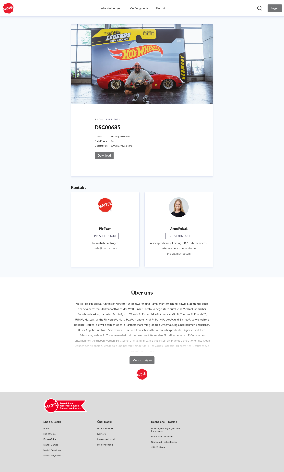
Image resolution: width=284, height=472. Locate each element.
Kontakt (161, 8)
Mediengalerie (138, 8)
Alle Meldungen (111, 8)
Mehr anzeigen (142, 360)
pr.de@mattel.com (105, 248)
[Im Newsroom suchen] (259, 8)
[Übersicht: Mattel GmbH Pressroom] (8, 8)
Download (104, 155)
